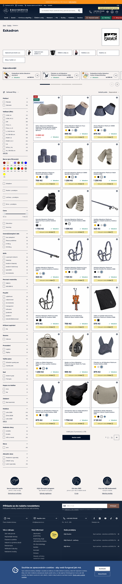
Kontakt (36, 550)
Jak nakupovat (10, 533)
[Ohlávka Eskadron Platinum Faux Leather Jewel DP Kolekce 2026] (76, 251)
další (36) (5, 153)
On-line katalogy (39, 544)
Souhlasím (102, 569)
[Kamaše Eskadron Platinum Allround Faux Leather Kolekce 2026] (47, 202)
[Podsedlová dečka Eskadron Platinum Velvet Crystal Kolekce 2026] (105, 394)
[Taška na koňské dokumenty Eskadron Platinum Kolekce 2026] (105, 299)
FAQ (8, 518)
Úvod (4, 25)
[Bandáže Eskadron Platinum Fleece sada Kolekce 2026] (47, 156)
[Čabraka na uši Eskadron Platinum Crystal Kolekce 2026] (105, 345)
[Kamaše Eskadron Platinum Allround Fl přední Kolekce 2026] (76, 202)
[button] (16, 2)
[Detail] (37, 75)
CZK (118, 5)
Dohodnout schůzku (14, 493)
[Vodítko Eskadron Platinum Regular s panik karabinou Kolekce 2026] (47, 251)
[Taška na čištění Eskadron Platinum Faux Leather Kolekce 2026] (47, 345)
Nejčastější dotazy (11, 536)
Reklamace (9, 545)
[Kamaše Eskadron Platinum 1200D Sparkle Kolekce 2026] (76, 156)
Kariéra (35, 547)
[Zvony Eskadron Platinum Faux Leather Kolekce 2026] (76, 109)
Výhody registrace (45, 493)
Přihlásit (113, 506)
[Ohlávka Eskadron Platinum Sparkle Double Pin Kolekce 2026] (105, 251)
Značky (9, 25)
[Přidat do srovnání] (58, 97)
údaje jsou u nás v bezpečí (72, 509)
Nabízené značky (11, 551)
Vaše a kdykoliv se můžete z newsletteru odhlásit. (82, 509)
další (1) (5, 421)
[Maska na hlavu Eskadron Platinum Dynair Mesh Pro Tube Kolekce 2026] (76, 345)
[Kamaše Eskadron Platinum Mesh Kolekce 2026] (105, 156)
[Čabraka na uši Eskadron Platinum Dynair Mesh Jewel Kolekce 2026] (47, 394)
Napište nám (41, 518)
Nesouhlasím (102, 574)
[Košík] (116, 11)
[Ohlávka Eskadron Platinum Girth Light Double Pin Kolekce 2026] (47, 299)
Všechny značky (107, 493)
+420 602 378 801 (71, 518)
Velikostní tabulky (11, 548)
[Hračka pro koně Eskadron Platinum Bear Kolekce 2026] (76, 299)
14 (112, 437)
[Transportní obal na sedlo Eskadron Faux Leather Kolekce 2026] (76, 394)
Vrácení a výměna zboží (13, 542)
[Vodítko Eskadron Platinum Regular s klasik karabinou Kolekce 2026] (105, 202)
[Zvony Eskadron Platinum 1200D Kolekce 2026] (105, 109)
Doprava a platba (11, 539)
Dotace (35, 553)
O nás (76, 493)
